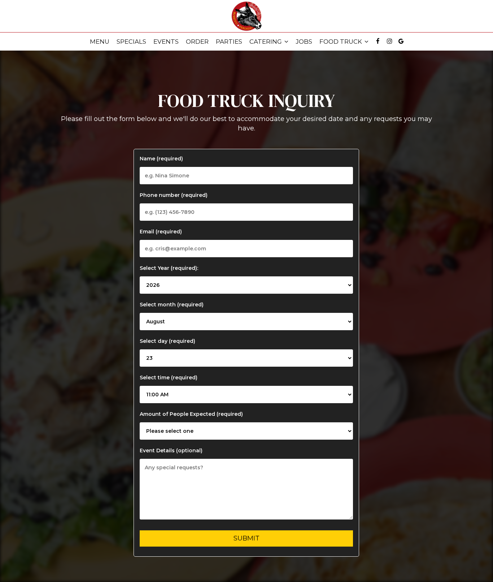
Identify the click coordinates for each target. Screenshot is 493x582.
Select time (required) (168, 377)
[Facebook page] (378, 41)
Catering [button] (266, 41)
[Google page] (401, 41)
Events (166, 41)
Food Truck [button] (341, 41)
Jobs (304, 41)
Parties (229, 41)
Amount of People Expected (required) (191, 414)
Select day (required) (167, 341)
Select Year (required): (169, 268)
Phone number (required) (174, 195)
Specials (131, 41)
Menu (99, 41)
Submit (246, 538)
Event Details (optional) (171, 450)
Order (197, 41)
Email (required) (161, 231)
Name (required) (161, 158)
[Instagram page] (389, 41)
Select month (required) (172, 304)
